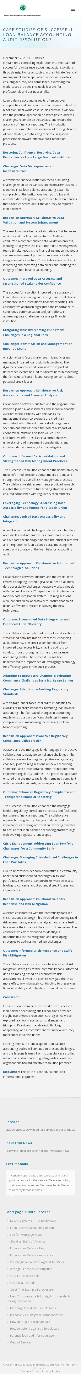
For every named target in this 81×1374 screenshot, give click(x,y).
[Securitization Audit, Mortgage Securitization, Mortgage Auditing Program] (22, 9)
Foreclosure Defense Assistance (31, 1255)
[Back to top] (71, 1366)
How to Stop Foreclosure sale (30, 1322)
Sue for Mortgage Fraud (26, 1235)
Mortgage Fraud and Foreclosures (33, 1308)
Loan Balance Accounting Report (32, 1228)
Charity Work (47, 1221)
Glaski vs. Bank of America (27, 1241)
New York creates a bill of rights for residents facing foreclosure (39, 1298)
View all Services (21, 1342)
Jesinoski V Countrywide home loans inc (36, 1315)
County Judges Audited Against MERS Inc (37, 1262)
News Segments (21, 1221)
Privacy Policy (50, 1371)
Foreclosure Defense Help (27, 1248)
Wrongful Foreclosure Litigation (31, 1269)
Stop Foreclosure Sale (24, 1276)
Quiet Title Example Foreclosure (31, 1289)
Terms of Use (29, 1371)
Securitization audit (23, 1283)
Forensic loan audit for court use (32, 1335)
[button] (73, 9)
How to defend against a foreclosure (34, 1328)
